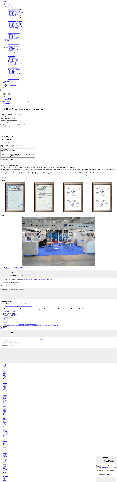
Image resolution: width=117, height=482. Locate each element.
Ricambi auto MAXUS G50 (13, 44)
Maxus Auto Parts (55, 325)
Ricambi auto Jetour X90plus (13, 37)
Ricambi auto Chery (9, 6)
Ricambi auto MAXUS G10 (13, 42)
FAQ (4, 83)
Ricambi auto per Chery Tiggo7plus (15, 25)
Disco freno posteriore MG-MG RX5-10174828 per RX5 (17, 267)
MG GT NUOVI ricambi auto (13, 60)
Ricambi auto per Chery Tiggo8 (14, 27)
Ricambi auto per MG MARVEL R (14, 65)
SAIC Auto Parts (8, 39)
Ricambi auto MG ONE (12, 67)
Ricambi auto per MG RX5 (13, 68)
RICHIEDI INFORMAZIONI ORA (7, 311)
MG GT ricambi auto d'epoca (13, 61)
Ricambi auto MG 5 (11, 52)
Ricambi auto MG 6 (11, 56)
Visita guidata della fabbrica (10, 85)
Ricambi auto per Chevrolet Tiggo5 (14, 22)
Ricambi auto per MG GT (13, 59)
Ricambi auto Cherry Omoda (13, 14)
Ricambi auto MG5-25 (12, 75)
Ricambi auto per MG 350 (13, 49)
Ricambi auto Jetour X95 (12, 38)
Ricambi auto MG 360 (12, 50)
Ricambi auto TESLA (9, 77)
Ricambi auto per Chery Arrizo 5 (14, 7)
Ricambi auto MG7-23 (12, 76)
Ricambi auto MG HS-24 (13, 64)
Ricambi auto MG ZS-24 (12, 72)
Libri (4, 5)
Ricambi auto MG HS (12, 62)
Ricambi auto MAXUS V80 (13, 46)
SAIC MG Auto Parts (9, 47)
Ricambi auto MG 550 (12, 55)
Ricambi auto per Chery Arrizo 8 (14, 10)
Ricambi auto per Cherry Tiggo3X (14, 17)
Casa (4, 3)
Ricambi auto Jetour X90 (12, 36)
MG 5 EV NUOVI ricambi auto (14, 53)
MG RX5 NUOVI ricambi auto (14, 69)
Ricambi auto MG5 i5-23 (12, 74)
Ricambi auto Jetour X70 (12, 34)
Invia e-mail (2, 327)
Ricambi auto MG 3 (11, 48)
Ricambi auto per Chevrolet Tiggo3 (14, 15)
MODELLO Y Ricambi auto (13, 80)
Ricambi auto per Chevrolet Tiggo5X (15, 23)
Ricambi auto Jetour (9, 30)
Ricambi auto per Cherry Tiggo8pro (15, 29)
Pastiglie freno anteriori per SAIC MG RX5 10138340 (18, 306)
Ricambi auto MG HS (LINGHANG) (15, 63)
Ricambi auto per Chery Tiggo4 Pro (15, 21)
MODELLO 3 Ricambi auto (13, 79)
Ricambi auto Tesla (9, 81)
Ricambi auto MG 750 (46, 325)
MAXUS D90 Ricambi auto (13, 41)
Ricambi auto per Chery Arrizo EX (14, 11)
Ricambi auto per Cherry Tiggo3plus (15, 16)
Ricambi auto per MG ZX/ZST (14, 73)
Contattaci (5, 87)
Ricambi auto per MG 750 (13, 57)
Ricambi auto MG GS (12, 58)
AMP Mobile (34, 324)
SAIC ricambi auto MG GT (18, 325)
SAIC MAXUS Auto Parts (10, 40)
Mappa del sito (28, 324)
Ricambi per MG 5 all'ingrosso (6, 325)
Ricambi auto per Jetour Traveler (14, 33)
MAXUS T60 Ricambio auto (13, 45)
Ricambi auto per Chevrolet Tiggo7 (14, 24)
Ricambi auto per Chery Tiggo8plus (15, 28)
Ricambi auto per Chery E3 (13, 13)
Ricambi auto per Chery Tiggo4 (14, 19)
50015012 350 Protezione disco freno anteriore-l (14, 268)
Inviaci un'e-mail (3, 134)
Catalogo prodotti (6, 4)
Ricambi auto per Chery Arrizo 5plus (15, 9)
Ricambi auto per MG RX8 (13, 70)
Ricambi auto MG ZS (12, 71)
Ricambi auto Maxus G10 (29, 325)
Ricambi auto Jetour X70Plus (13, 35)
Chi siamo (5, 84)
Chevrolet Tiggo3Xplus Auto (13, 18)
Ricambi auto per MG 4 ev (13, 51)
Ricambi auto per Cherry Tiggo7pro (15, 26)
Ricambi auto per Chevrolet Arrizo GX (15, 12)
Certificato (7, 86)
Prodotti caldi (21, 324)
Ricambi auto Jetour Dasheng (13, 32)
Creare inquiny (3, 328)
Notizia (4, 82)
